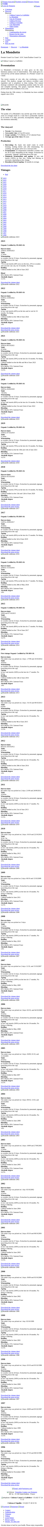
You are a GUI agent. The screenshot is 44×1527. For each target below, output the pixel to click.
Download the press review (10, 330)
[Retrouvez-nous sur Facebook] (5, 1507)
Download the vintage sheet (10, 282)
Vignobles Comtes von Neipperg (26, 1492)
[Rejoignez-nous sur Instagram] (14, 1507)
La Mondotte (24, 47)
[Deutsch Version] (32, 2)
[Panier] (37, 6)
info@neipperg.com (25, 1488)
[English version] (20, 2)
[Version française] (7, 2)
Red (6, 174)
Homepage (4, 47)
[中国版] (4, 4)
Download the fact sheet (9, 165)
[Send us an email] (21, 1507)
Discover (14, 47)
